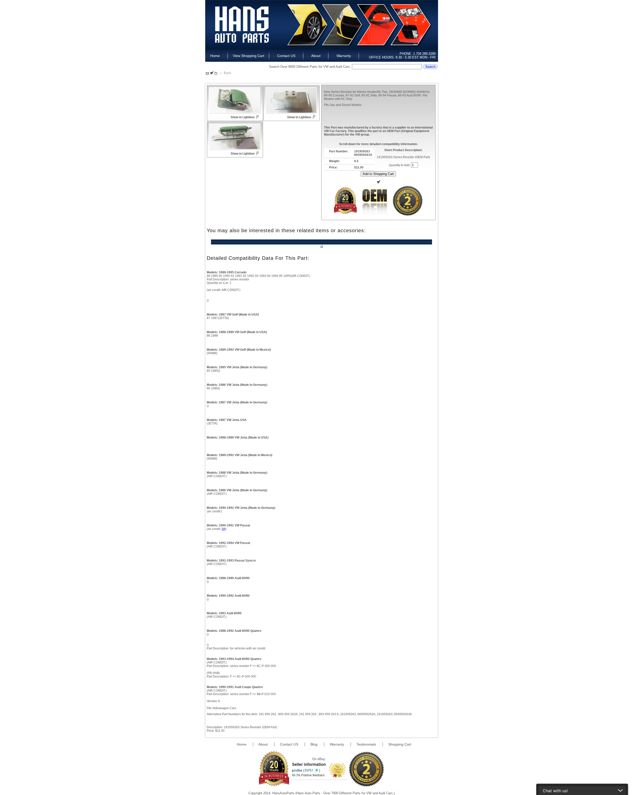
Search (430, 67)
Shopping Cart (399, 744)
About (316, 56)
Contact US (286, 56)
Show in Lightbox (243, 117)
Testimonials (366, 744)
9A (224, 529)
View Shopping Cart (248, 56)
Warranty (344, 56)
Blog (314, 744)
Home (216, 56)
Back (227, 73)
